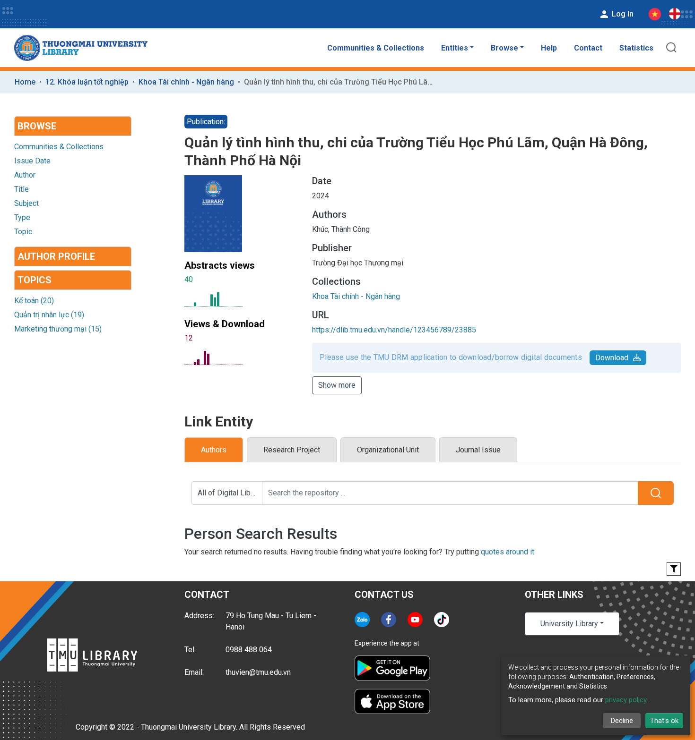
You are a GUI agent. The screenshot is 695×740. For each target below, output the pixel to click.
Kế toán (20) (34, 300)
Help (549, 47)
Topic (23, 231)
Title (21, 189)
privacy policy (625, 700)
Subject (26, 203)
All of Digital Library (230, 492)
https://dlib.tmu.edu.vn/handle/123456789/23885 (394, 329)
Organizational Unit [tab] (388, 449)
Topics (34, 280)
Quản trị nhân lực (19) (49, 314)
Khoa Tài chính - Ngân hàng (186, 81)
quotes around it (507, 551)
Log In (622, 13)
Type (22, 217)
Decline (622, 720)
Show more (337, 385)
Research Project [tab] (291, 449)
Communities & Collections (375, 47)
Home (25, 81)
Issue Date (32, 160)
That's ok (664, 720)
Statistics (636, 47)
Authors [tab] (213, 449)
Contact (588, 47)
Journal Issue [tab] (478, 449)
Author (24, 174)
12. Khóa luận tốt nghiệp (87, 81)
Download (611, 357)
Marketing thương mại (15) (58, 328)
